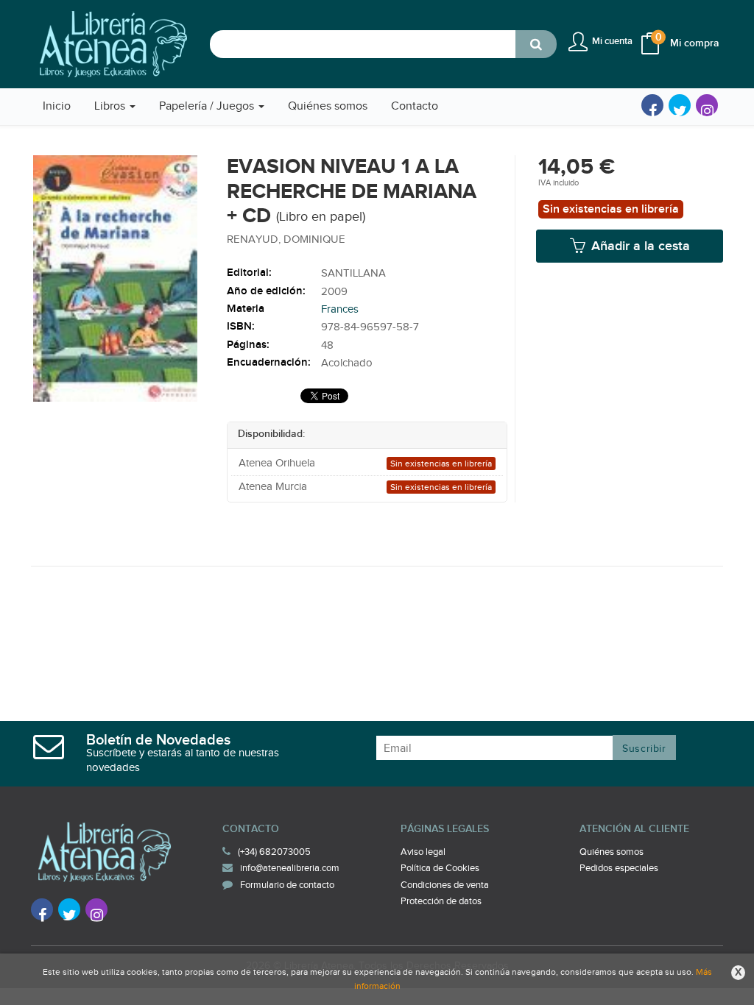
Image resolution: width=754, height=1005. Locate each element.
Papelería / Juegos (208, 106)
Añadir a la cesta (639, 246)
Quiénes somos (611, 852)
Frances (340, 309)
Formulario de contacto (287, 885)
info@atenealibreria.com (289, 868)
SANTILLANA (353, 273)
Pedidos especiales (618, 868)
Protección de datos (441, 901)
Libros (111, 106)
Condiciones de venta (445, 885)
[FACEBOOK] (652, 105)
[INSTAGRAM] (707, 105)
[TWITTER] (680, 105)
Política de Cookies (440, 868)
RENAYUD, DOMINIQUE (286, 239)
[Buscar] (536, 44)
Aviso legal (423, 852)
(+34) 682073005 (274, 852)
